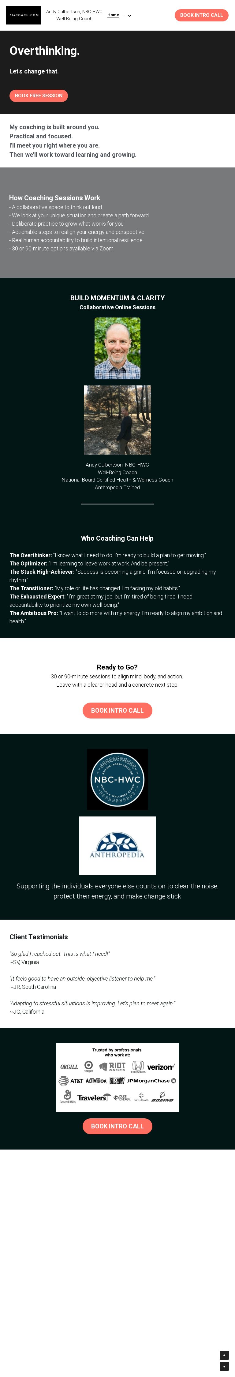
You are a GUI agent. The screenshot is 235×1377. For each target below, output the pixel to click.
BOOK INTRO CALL (201, 15)
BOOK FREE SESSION (38, 96)
